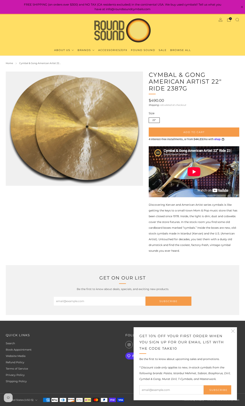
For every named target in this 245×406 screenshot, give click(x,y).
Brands (85, 50)
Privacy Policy (15, 375)
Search (10, 343)
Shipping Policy (16, 381)
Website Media (15, 356)
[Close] (242, 7)
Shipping (154, 105)
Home (9, 63)
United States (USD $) (20, 400)
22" (154, 120)
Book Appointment (19, 349)
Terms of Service (17, 368)
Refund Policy (15, 362)
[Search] (237, 20)
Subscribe (218, 389)
